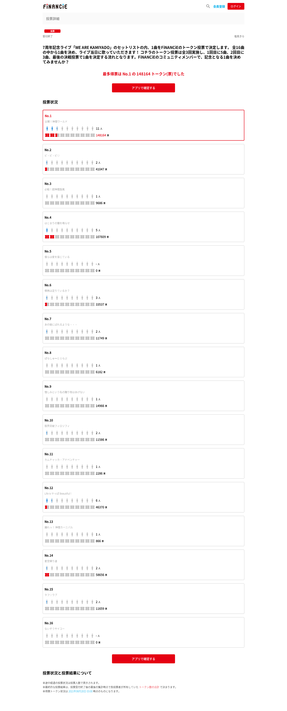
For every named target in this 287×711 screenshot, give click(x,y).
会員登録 (219, 6)
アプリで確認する (143, 88)
